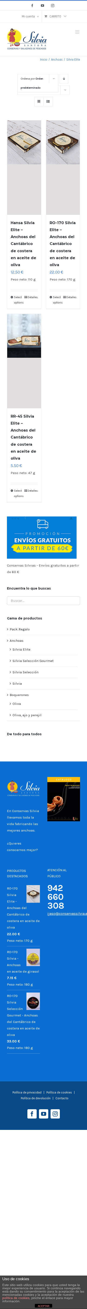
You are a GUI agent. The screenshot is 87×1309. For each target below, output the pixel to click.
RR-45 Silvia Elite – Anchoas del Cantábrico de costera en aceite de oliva (23, 437)
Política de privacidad (27, 1092)
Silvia (17, 683)
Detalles (33, 297)
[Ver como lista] (48, 101)
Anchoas (16, 640)
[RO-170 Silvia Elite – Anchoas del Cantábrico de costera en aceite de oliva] (63, 167)
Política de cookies (59, 1092)
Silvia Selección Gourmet (33, 661)
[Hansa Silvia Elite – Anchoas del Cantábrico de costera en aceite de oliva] (24, 167)
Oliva (17, 704)
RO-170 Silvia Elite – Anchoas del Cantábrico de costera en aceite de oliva (63, 244)
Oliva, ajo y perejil (27, 715)
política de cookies (15, 1298)
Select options (19, 300)
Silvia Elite (21, 649)
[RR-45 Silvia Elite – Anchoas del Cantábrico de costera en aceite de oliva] (24, 361)
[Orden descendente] (63, 79)
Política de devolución (36, 1098)
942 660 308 (55, 897)
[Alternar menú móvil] (77, 31)
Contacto (61, 1098)
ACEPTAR (43, 1306)
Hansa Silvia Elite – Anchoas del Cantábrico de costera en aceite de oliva (23, 244)
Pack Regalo (20, 629)
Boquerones (19, 695)
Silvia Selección (26, 672)
